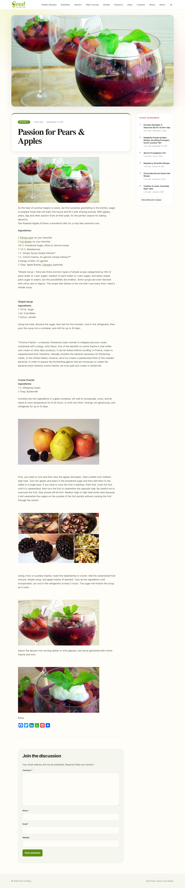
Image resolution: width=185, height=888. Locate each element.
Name (25, 810)
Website (25, 837)
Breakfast (65, 5)
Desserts (118, 5)
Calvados (47, 264)
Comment (27, 770)
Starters (78, 5)
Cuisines (141, 5)
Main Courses (92, 5)
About (162, 5)
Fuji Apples (26, 241)
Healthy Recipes (49, 5)
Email (25, 824)
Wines (152, 5)
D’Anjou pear (26, 237)
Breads (106, 5)
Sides (129, 5)
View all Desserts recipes (151, 200)
